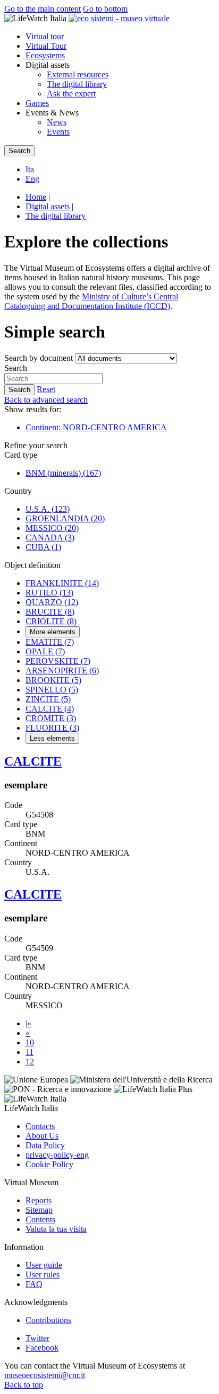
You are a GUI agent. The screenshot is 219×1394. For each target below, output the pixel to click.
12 (30, 1061)
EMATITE (50, 641)
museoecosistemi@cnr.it (44, 1375)
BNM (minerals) (63, 472)
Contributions (48, 1320)
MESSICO (52, 527)
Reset (46, 389)
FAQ (34, 1284)
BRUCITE (50, 611)
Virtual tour (45, 36)
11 (29, 1051)
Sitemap (39, 1209)
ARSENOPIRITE (62, 670)
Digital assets (48, 206)
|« (28, 1023)
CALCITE (50, 708)
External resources (77, 74)
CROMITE (51, 718)
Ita (30, 169)
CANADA (50, 537)
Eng (32, 178)
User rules (43, 1274)
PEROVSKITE (58, 660)
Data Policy (45, 1145)
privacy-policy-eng (57, 1154)
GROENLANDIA (65, 518)
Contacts (40, 1126)
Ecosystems (45, 55)
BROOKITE (53, 680)
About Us (42, 1135)
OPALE (45, 651)
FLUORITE (52, 727)
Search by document (38, 357)
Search (15, 367)
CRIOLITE (51, 621)
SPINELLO (52, 689)
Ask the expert (71, 93)
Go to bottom (105, 8)
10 (30, 1042)
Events (58, 131)
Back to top (23, 1384)
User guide (44, 1264)
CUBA (43, 547)
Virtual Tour (46, 45)
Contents (40, 1219)
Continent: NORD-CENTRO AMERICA (96, 427)
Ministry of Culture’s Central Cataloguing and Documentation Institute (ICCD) (91, 301)
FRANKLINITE (62, 583)
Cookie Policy (49, 1164)
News (56, 122)
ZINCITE (48, 699)
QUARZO (52, 602)
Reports (39, 1200)
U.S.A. (48, 508)
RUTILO (49, 592)
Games (37, 103)
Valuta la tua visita (56, 1228)
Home (36, 196)
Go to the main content (42, 8)
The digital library (77, 83)
